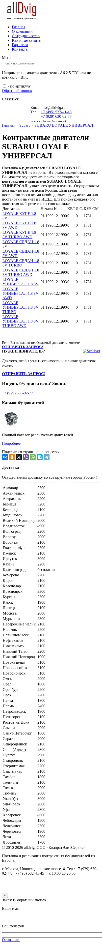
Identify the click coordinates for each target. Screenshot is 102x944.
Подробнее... (13, 443)
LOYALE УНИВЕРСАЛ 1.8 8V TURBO (20, 307)
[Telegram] (47, 457)
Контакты (20, 49)
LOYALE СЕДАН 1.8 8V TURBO (20, 263)
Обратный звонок (17, 90)
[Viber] (26, 457)
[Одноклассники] (12, 457)
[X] (19, 457)
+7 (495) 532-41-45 (56, 112)
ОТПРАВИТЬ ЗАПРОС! (22, 347)
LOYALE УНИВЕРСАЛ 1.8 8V (20, 281)
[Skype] (40, 457)
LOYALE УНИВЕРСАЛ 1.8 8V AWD (20, 293)
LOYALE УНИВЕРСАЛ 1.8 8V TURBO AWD (20, 321)
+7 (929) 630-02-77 (56, 116)
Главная (18, 27)
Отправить (11, 940)
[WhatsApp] (33, 457)
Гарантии (20, 45)
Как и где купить (26, 40)
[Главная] (22, 18)
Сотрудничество (26, 36)
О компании (22, 31)
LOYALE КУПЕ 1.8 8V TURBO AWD (19, 234)
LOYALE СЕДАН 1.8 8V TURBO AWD (20, 272)
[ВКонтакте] (5, 457)
